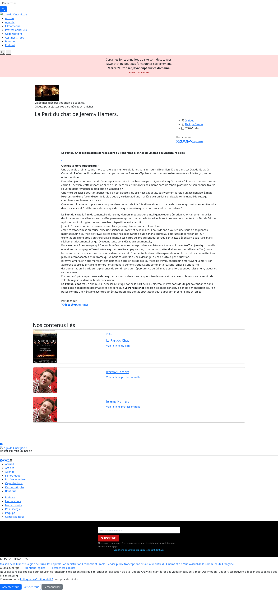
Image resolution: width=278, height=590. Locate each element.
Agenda (9, 22)
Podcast (10, 45)
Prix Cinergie (13, 509)
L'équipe (10, 513)
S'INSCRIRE (108, 538)
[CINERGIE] (13, 14)
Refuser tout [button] (31, 587)
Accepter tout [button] (10, 587)
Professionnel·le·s (16, 30)
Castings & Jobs (14, 37)
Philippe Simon (194, 124)
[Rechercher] (3, 9)
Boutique (10, 41)
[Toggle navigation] (2, 52)
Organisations (14, 34)
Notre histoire (13, 505)
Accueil (9, 464)
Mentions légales (35, 568)
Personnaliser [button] (52, 587)
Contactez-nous (14, 516)
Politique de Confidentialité (36, 579)
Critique (189, 120)
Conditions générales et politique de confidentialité (139, 550)
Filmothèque (12, 26)
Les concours (13, 501)
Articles (9, 18)
